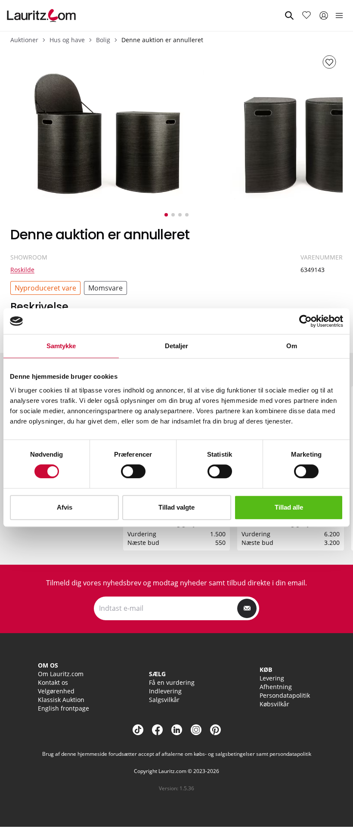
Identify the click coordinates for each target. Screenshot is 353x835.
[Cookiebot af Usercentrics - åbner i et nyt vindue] (305, 321)
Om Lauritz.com (61, 674)
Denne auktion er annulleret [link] (162, 40)
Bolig (103, 40)
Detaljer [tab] (177, 345)
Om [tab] (291, 345)
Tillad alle (289, 507)
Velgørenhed (56, 691)
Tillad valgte (176, 507)
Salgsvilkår (164, 700)
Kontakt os (53, 682)
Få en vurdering (172, 682)
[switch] (133, 471)
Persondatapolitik (285, 695)
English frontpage (63, 708)
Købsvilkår (274, 704)
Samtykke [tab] (61, 345)
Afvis (64, 507)
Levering (272, 678)
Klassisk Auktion (61, 700)
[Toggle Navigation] (339, 15)
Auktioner (24, 40)
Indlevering (165, 691)
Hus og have (67, 40)
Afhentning (276, 687)
